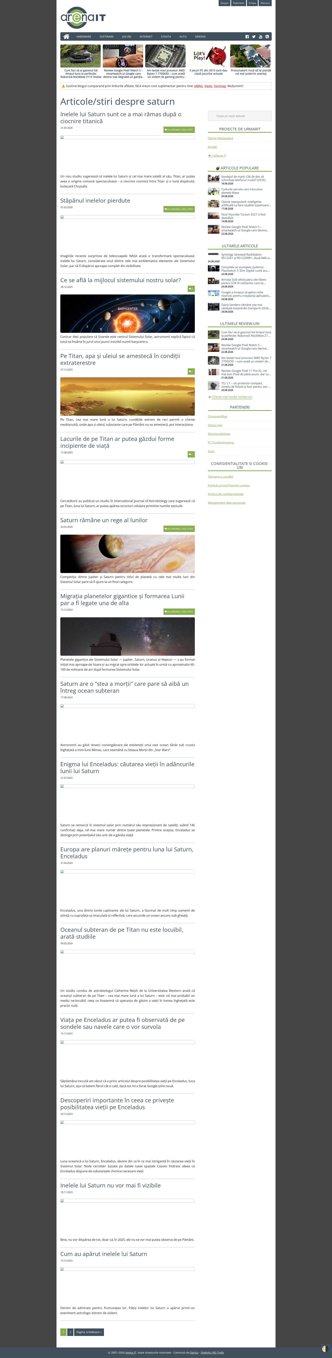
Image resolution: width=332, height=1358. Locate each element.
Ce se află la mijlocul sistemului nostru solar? (120, 280)
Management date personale (227, 503)
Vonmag (220, 86)
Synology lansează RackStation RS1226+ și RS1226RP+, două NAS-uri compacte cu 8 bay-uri (246, 257)
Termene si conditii (220, 476)
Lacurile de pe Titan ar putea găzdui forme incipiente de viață (117, 442)
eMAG (198, 86)
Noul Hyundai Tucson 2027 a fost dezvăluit (243, 216)
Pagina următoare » (89, 1332)
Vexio (208, 86)
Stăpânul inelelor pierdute (95, 200)
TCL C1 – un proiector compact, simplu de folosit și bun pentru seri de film (246, 386)
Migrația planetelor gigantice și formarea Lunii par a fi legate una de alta (122, 599)
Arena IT (86, 17)
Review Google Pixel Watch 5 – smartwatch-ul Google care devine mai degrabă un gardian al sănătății (123, 75)
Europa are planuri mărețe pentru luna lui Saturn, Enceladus (126, 852)
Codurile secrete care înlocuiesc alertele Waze (242, 191)
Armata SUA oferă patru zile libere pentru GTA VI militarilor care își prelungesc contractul (243, 283)
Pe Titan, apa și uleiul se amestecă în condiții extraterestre (120, 359)
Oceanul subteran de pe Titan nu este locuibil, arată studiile (121, 933)
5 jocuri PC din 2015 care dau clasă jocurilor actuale (208, 71)
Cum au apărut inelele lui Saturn (103, 1254)
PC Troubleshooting (221, 442)
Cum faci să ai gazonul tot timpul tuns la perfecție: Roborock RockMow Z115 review (81, 73)
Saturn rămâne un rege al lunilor (104, 520)
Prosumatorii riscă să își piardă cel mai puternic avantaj (251, 71)
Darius (194, 1352)
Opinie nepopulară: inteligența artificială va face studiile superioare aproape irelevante (245, 205)
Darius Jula (215, 425)
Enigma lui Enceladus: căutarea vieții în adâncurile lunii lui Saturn (127, 767)
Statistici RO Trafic (212, 1352)
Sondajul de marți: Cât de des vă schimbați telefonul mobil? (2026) (243, 178)
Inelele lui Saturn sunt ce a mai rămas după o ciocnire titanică (120, 117)
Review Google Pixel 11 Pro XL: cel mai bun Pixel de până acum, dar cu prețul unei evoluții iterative (245, 374)
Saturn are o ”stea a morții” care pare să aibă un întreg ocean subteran (124, 687)
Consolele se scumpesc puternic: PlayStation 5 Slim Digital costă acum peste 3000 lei (245, 270)
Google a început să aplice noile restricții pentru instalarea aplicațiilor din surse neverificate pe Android (245, 295)
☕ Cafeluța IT (217, 155)
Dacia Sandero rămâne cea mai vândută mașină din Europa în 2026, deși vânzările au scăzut (245, 308)
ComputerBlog (217, 416)
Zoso (211, 451)
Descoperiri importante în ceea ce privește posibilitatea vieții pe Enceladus (117, 1103)
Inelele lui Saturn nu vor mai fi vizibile (110, 1185)
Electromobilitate (219, 434)
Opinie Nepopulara (220, 138)
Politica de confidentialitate (226, 494)
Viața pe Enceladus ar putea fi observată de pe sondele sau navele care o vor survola (122, 1023)
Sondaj (212, 147)
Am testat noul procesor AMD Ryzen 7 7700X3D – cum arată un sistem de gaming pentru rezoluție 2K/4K (166, 75)
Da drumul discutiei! (180, 129)
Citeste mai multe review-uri (232, 397)
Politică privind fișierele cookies (229, 485)
